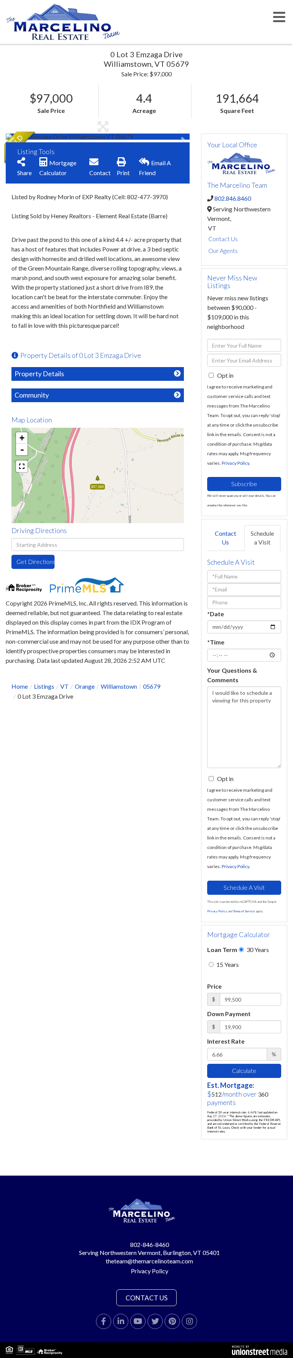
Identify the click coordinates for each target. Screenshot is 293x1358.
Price (214, 986)
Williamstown (119, 686)
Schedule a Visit (262, 538)
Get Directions (35, 561)
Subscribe (244, 483)
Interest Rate (226, 1041)
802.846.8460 (232, 198)
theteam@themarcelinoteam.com (149, 1261)
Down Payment (229, 1013)
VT (64, 686)
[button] (34, 137)
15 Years (227, 964)
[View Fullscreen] (21, 466)
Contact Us (223, 238)
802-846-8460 (149, 1244)
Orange (85, 686)
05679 (151, 686)
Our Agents (223, 250)
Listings (44, 686)
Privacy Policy (235, 463)
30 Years (257, 949)
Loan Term (222, 949)
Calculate (244, 1070)
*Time (215, 642)
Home (19, 686)
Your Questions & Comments (232, 675)
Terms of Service (244, 911)
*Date (215, 613)
